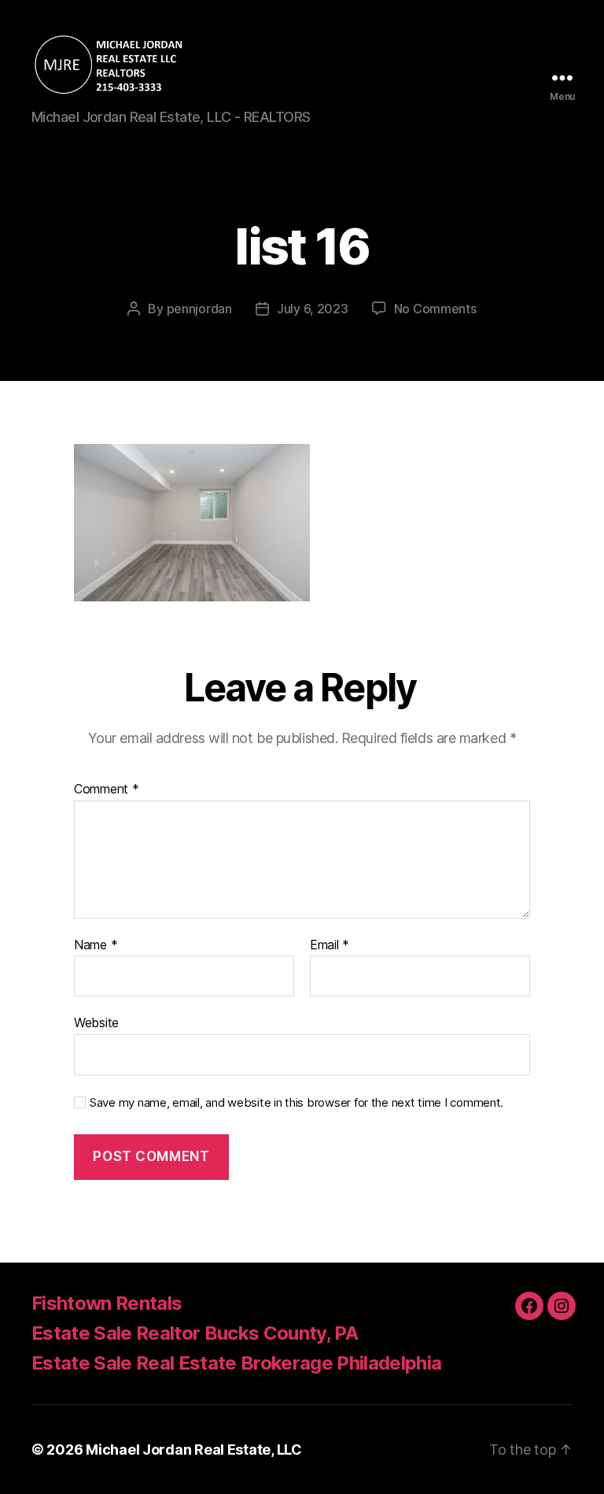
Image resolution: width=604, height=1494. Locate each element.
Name (95, 945)
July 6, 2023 (312, 308)
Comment (106, 789)
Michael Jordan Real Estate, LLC (194, 1449)
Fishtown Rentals (106, 1303)
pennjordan (199, 308)
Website (96, 1022)
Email (329, 945)
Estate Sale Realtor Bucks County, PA (194, 1333)
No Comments (435, 308)
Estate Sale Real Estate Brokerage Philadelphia (236, 1363)
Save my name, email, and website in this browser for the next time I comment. (296, 1103)
